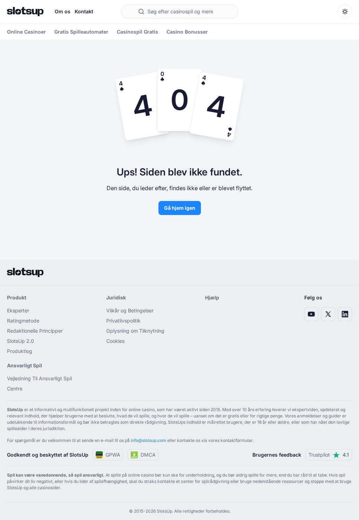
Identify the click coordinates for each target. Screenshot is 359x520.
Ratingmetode (23, 321)
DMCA (148, 455)
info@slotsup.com (148, 440)
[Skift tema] (345, 12)
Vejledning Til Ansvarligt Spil (39, 378)
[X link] (328, 314)
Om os (62, 11)
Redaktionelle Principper (35, 331)
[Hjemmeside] (25, 11)
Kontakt (84, 11)
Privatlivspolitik (123, 321)
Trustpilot (329, 455)
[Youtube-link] (311, 314)
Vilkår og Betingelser (130, 310)
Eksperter (18, 310)
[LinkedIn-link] (345, 314)
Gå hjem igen (179, 208)
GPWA (113, 455)
